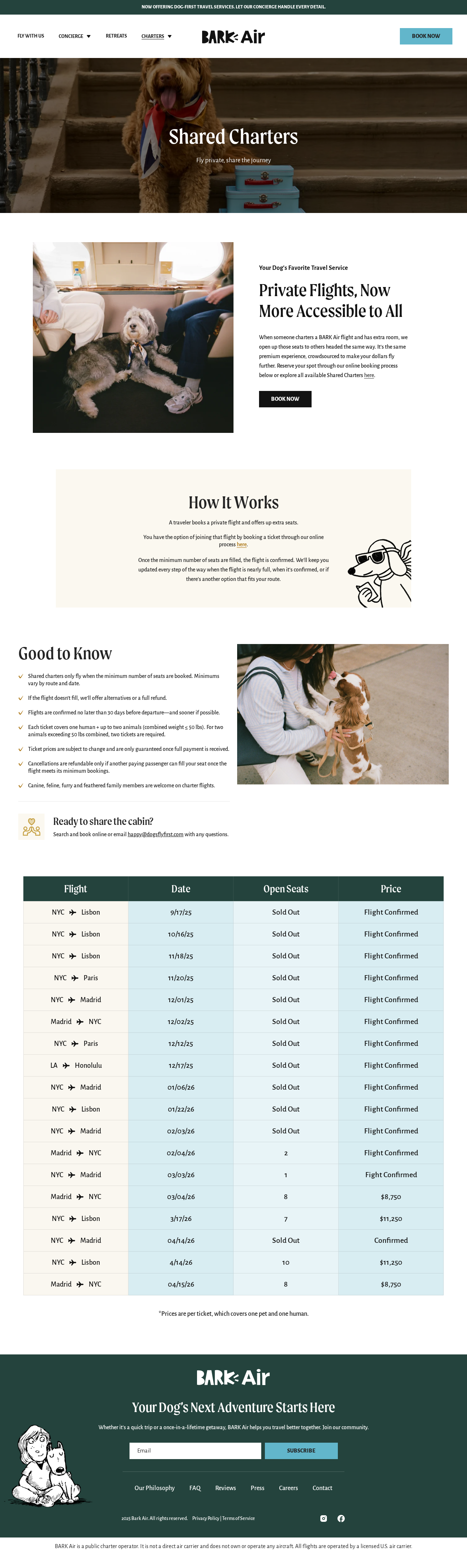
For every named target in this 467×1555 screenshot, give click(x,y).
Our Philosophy (155, 1488)
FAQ (195, 1488)
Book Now (426, 36)
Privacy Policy (205, 1518)
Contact (322, 1488)
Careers (288, 1488)
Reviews (225, 1488)
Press (258, 1488)
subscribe (301, 1451)
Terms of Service (238, 1518)
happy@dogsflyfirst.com (156, 834)
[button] (75, 36)
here (369, 375)
